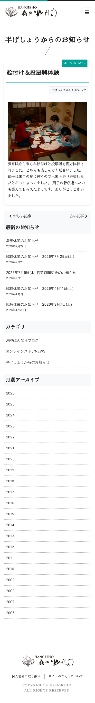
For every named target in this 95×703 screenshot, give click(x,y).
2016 (10, 503)
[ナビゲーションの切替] (87, 12)
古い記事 (77, 216)
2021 (10, 448)
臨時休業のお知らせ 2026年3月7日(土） (40, 304)
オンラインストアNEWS (25, 351)
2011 (10, 558)
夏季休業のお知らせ (22, 240)
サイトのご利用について (65, 676)
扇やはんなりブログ (22, 340)
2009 (10, 580)
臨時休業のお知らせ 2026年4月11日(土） (41, 288)
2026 (10, 393)
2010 (10, 569)
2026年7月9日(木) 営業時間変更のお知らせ (41, 272)
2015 (10, 514)
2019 (10, 470)
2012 (10, 547)
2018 (10, 481)
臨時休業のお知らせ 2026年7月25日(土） (41, 256)
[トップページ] (31, 12)
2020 (10, 459)
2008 (10, 591)
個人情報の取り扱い (26, 676)
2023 (10, 426)
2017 (10, 492)
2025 (10, 404)
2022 (10, 437)
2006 (10, 613)
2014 (10, 525)
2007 (10, 602)
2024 (10, 415)
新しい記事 (23, 216)
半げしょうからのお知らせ (27, 362)
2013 (10, 536)
